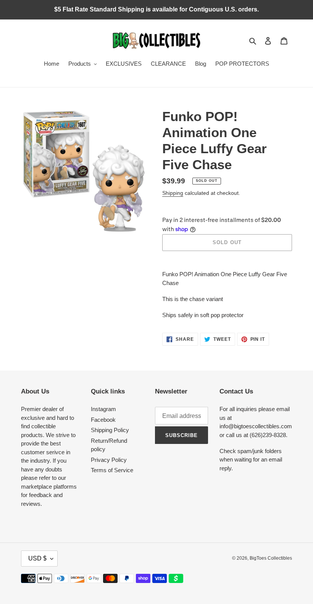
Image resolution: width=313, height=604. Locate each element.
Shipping (172, 193)
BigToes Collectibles (271, 558)
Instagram (103, 409)
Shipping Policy (110, 430)
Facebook (103, 419)
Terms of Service (112, 470)
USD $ (37, 558)
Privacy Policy (109, 460)
